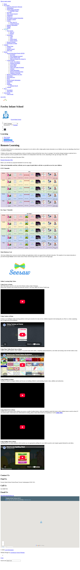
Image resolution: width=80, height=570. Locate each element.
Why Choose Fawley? (12, 14)
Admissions (10, 15)
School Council (11, 49)
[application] (40, 522)
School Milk (13, 66)
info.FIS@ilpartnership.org (7, 495)
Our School (6, 5)
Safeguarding (10, 8)
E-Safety (9, 47)
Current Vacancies (14, 23)
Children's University (15, 73)
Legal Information (9, 550)
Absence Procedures (15, 63)
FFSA (8, 78)
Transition (9, 84)
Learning (6, 29)
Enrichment (10, 35)
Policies (9, 26)
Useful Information (14, 70)
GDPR (8, 28)
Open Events (7, 93)
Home (5, 4)
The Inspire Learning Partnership (15, 18)
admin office (59, 412)
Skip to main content (6, 1)
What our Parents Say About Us (18, 59)
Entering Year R (14, 85)
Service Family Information (13, 80)
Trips (11, 37)
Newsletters (10, 90)
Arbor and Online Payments (17, 67)
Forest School (13, 39)
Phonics (12, 33)
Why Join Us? (13, 22)
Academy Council (11, 19)
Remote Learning (11, 42)
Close (2, 558)
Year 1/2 (12, 32)
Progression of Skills (12, 43)
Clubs (11, 36)
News (5, 88)
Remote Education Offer (7, 160)
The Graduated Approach (16, 56)
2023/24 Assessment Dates (16, 71)
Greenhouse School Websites (17, 552)
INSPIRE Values (14, 11)
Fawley (16, 119)
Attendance (9, 81)
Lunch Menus (13, 64)
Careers (9, 21)
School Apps (10, 46)
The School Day (11, 77)
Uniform (12, 69)
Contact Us (9, 16)
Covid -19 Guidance (15, 61)
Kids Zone (9, 50)
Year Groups (10, 30)
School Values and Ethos (13, 9)
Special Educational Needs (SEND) (16, 53)
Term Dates (10, 76)
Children (6, 45)
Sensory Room (13, 40)
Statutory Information (12, 25)
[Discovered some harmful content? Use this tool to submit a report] (5, 129)
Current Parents (11, 60)
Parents (5, 52)
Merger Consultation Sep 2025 (14, 74)
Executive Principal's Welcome (14, 6)
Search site (3, 560)
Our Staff (9, 12)
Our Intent (12, 54)
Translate (15, 125)
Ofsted (8, 83)
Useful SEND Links (15, 57)
